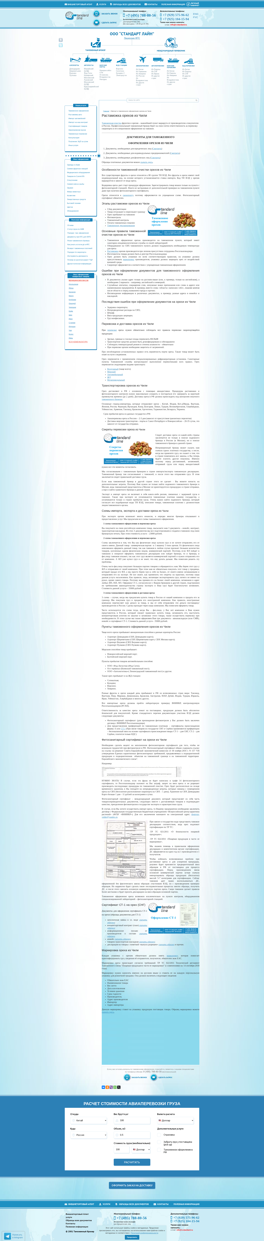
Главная (106, 111)
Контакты (152, 4)
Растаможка (112, 251)
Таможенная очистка (111, 123)
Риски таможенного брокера (78, 241)
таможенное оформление (78, 111)
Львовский (88, 80)
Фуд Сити (88, 73)
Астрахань (104, 75)
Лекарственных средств (76, 199)
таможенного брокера (112, 399)
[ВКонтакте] (103, 1087)
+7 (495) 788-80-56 (141, 15)
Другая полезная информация (79, 264)
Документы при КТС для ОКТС (79, 237)
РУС (195, 17)
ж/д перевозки (188, 66)
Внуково (72, 73)
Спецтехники (72, 180)
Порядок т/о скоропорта (76, 252)
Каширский (88, 75)
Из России (140, 76)
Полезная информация (173, 4)
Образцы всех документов (127, 4)
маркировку (172, 955)
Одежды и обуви (73, 165)
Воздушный (113, 369)
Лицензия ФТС (132, 38)
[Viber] (111, 1087)
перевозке (112, 330)
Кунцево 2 (120, 73)
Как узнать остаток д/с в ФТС (78, 245)
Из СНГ (154, 71)
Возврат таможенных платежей (80, 248)
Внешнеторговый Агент (80, 4)
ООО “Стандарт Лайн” (132, 33)
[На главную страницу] (77, 15)
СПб (101, 73)
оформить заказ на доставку (132, 1185)
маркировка (128, 259)
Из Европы (155, 69)
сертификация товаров (77, 126)
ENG (195, 14)
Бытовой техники (74, 203)
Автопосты (89, 65)
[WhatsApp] (115, 1087)
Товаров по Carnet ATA (75, 176)
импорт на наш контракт (78, 122)
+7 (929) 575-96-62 (186, 1217)
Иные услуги (73, 145)
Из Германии (141, 71)
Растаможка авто (75, 115)
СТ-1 (123, 728)
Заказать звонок (109, 13)
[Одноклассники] (107, 1087)
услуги (102, 4)
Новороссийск (105, 70)
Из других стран (140, 84)
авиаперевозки (142, 66)
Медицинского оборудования (78, 173)
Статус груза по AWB (75, 229)
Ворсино (119, 69)
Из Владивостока (142, 79)
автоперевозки (157, 66)
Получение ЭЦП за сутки (78, 142)
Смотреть (156, 148)
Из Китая (139, 69)
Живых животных (74, 192)
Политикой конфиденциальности (144, 1233)
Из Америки (141, 74)
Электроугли (121, 75)
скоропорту (128, 195)
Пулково (72, 75)
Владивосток (105, 77)
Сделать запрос (109, 22)
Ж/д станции (121, 65)
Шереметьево (75, 71)
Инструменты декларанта (77, 256)
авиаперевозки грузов (77, 130)
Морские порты (103, 66)
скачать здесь (146, 162)
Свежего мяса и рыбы (75, 184)
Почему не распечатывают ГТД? (80, 260)
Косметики (71, 196)
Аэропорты (74, 65)
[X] (118, 1087)
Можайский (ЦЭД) (88, 70)
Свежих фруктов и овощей (77, 169)
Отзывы (70, 225)
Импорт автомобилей (76, 118)
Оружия (70, 188)
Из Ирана (155, 74)
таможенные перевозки (77, 134)
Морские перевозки (171, 66)
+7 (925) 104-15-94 (186, 1221)
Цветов (70, 207)
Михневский (89, 78)
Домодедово (74, 69)
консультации (73, 138)
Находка (103, 79)
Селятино (120, 71)
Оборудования (73, 211)
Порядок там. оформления (78, 233)
